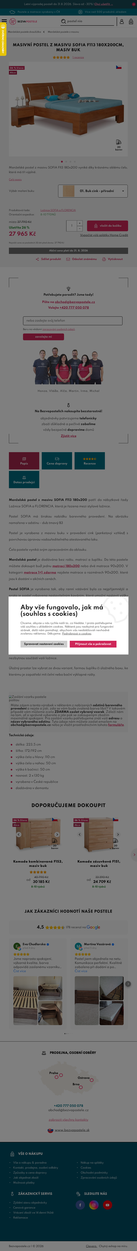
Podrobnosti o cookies (76, 633)
